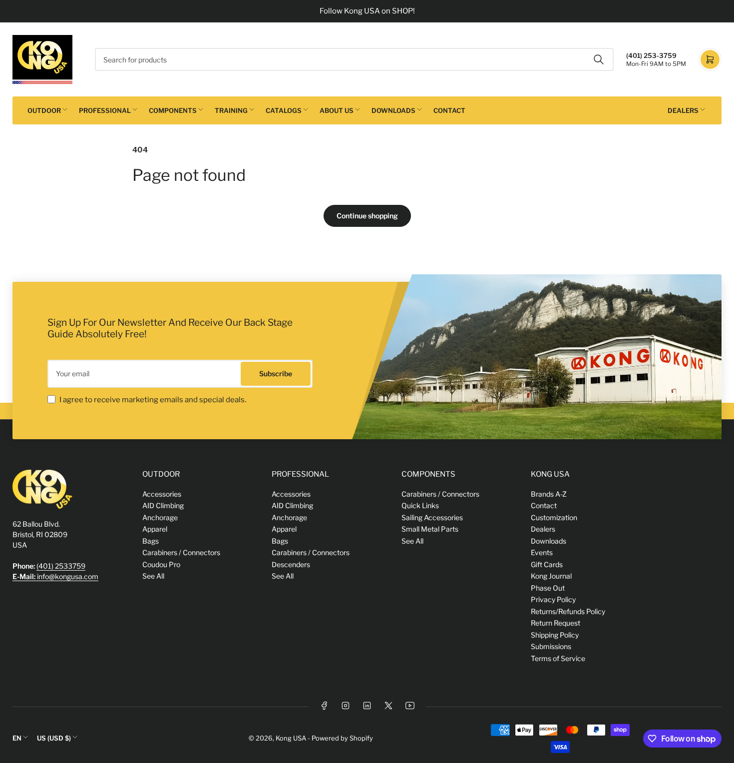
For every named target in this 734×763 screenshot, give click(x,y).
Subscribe (275, 373)
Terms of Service (558, 658)
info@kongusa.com (55, 576)
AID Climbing (163, 505)
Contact (449, 110)
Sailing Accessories (432, 517)
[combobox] (354, 59)
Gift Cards (547, 564)
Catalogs (284, 110)
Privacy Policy (553, 599)
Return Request (555, 623)
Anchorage (160, 517)
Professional (105, 110)
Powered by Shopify (342, 738)
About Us (337, 110)
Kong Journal (551, 576)
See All (153, 576)
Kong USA (291, 738)
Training (231, 110)
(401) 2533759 (60, 566)
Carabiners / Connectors (181, 552)
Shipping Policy (555, 635)
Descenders (291, 564)
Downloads (393, 110)
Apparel (154, 529)
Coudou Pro (161, 564)
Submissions (551, 646)
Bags (150, 541)
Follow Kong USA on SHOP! (367, 10)
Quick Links (420, 505)
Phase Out (548, 588)
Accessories (161, 494)
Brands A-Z (549, 494)
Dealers (683, 110)
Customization (554, 517)
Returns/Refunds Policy (568, 611)
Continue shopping (367, 215)
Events (542, 552)
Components (173, 110)
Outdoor (44, 110)
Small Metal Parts (429, 529)
